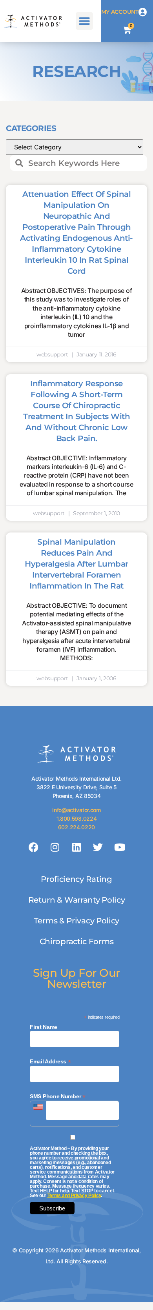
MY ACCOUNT (119, 11)
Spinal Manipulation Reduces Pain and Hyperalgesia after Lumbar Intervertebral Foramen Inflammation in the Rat (76, 563)
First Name (43, 1027)
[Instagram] (55, 847)
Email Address (50, 1061)
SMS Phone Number (58, 1096)
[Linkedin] (76, 847)
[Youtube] (119, 847)
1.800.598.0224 (76, 818)
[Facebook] (34, 847)
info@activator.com (76, 810)
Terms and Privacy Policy (74, 1195)
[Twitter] (98, 847)
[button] (84, 21)
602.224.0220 (76, 827)
